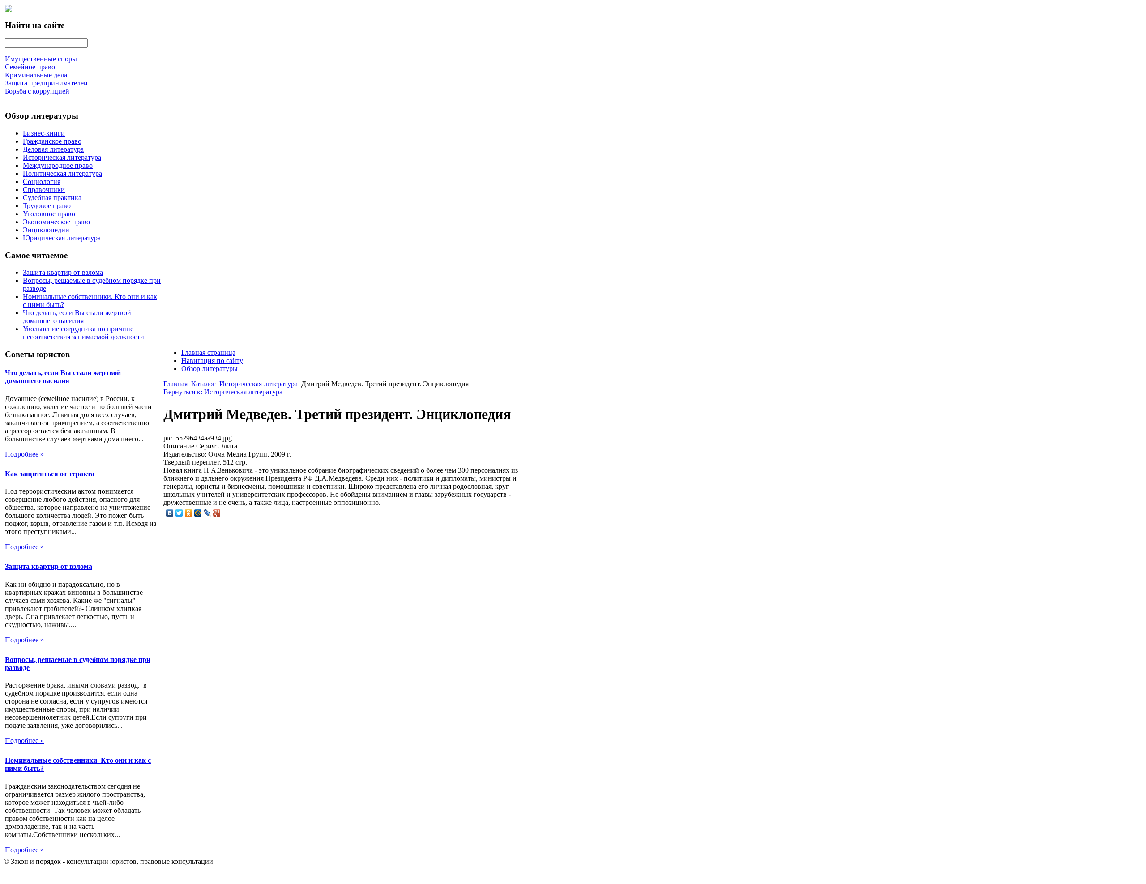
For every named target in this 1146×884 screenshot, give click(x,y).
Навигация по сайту (212, 360)
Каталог (203, 384)
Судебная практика (52, 197)
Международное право (58, 165)
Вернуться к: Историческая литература (222, 392)
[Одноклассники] (188, 513)
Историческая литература (62, 157)
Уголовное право (49, 214)
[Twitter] (179, 513)
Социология (41, 181)
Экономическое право (56, 222)
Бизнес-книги (44, 133)
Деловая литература (53, 149)
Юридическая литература (62, 238)
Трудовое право (47, 205)
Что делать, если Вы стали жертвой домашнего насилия (77, 317)
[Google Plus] (217, 513)
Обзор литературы (209, 368)
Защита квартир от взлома (63, 272)
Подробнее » (24, 454)
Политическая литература (62, 173)
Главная (175, 384)
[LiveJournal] (207, 513)
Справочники (44, 189)
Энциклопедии (46, 230)
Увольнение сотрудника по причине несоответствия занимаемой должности (83, 333)
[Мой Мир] (198, 513)
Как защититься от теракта (49, 474)
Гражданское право (52, 141)
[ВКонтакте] (170, 513)
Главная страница (208, 352)
